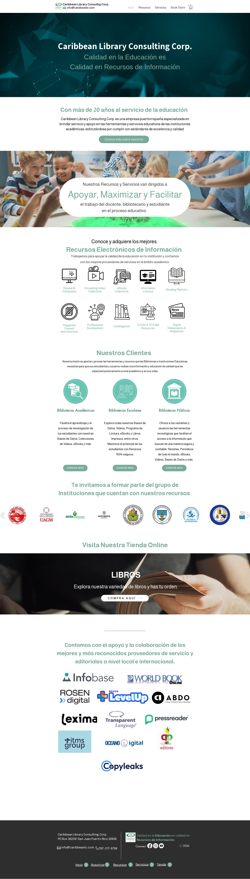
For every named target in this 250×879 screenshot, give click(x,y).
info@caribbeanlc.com (81, 7)
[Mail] (64, 8)
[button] (191, 7)
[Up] (86, 865)
